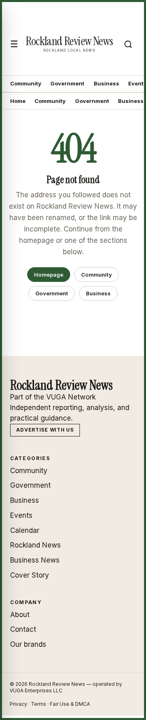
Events (21, 515)
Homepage (48, 274)
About (20, 615)
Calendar (24, 530)
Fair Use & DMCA (70, 704)
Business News (35, 560)
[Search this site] (128, 44)
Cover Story (29, 575)
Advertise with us (44, 430)
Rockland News (35, 545)
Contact (23, 629)
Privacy (18, 704)
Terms (38, 704)
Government (67, 83)
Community (25, 83)
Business (106, 83)
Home (18, 101)
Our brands (28, 644)
